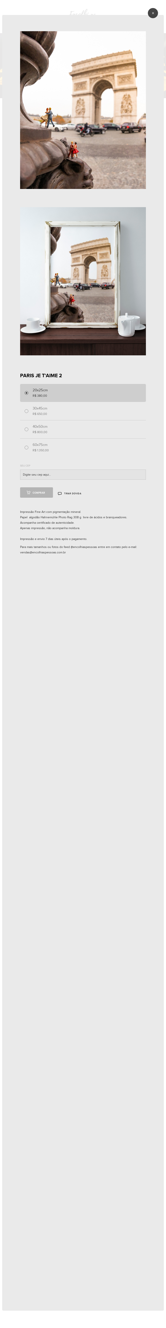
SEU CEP (25, 465)
